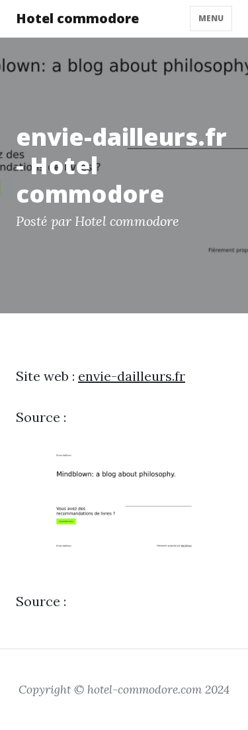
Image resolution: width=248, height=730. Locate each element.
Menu (211, 18)
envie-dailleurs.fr (131, 376)
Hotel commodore (77, 18)
